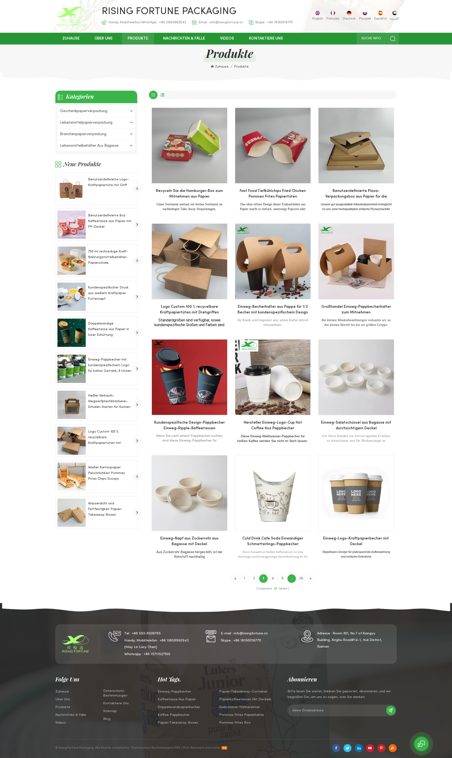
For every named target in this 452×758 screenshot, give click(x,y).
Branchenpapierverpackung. (83, 134)
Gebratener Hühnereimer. (239, 707)
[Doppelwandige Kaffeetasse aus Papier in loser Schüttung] (71, 333)
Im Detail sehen (189, 178)
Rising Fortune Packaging (169, 11)
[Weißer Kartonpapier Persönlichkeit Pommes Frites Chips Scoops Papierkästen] (71, 476)
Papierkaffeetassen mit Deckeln (245, 699)
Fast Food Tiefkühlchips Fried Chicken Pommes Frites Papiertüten (273, 194)
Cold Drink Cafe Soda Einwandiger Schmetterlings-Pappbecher (272, 541)
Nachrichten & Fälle (184, 39)
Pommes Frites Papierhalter (241, 715)
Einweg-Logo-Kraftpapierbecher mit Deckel (356, 541)
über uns (104, 39)
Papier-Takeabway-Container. (243, 691)
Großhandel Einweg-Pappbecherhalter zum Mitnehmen (356, 309)
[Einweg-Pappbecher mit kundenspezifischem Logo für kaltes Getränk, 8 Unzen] (71, 369)
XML (178, 747)
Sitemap (110, 711)
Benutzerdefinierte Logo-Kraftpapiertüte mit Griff (108, 182)
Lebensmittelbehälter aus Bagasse (89, 146)
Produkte (138, 39)
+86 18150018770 (280, 22)
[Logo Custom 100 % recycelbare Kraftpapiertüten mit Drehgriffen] (71, 441)
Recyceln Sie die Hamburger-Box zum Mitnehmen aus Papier (189, 194)
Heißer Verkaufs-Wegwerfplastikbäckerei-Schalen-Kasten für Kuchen (109, 401)
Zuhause (71, 39)
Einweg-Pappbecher (174, 691)
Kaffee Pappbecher (174, 715)
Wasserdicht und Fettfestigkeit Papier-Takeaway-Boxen (105, 509)
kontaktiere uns (266, 39)
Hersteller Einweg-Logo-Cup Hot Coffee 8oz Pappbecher (273, 425)
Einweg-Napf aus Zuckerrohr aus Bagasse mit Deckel (189, 541)
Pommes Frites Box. (235, 722)
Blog (106, 719)
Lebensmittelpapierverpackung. (86, 123)
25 (301, 578)
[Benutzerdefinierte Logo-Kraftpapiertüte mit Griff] (71, 188)
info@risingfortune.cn (226, 22)
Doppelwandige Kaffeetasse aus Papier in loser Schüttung (108, 329)
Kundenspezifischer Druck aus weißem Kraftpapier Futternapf (108, 293)
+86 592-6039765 (146, 633)
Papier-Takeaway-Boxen (178, 722)
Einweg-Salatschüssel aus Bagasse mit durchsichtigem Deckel (356, 425)
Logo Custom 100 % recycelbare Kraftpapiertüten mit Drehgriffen (189, 309)
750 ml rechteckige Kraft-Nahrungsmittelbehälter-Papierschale (108, 257)
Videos (227, 39)
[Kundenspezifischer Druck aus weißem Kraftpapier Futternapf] (71, 297)
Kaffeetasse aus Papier (177, 699)
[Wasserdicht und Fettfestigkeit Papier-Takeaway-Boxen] (71, 513)
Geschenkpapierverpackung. (84, 111)
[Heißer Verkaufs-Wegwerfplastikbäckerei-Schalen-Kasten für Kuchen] (71, 405)
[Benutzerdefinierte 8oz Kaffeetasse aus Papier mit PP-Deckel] (71, 225)
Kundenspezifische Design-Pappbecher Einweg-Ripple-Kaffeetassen (189, 425)
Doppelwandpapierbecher (179, 707)
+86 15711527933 (157, 654)
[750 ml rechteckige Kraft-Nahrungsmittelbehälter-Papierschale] (71, 261)
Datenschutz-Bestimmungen (115, 693)
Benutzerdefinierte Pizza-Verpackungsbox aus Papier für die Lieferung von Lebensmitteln (356, 194)
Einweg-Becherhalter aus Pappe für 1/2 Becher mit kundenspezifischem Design (273, 309)
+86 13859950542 (172, 22)
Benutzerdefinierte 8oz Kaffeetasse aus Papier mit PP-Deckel (110, 221)
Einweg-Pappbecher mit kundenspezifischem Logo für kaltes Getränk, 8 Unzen (109, 365)
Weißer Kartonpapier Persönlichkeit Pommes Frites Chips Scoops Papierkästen (106, 474)
